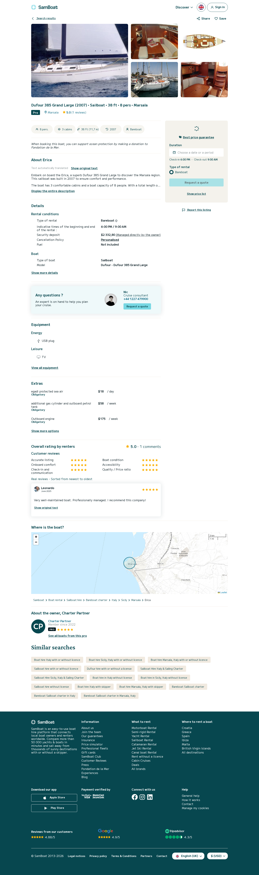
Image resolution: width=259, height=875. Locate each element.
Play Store (57, 808)
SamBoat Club (91, 756)
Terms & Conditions (123, 856)
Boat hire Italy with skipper (94, 686)
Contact (187, 804)
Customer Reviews (93, 760)
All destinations (193, 752)
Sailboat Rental (142, 740)
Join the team (91, 732)
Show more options (45, 431)
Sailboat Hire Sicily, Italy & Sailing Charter (59, 677)
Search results (46, 18)
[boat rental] (44, 7)
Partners (146, 856)
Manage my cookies (195, 808)
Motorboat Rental (144, 728)
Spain (186, 736)
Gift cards (88, 752)
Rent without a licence (147, 756)
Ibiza (185, 740)
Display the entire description (53, 191)
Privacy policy (98, 856)
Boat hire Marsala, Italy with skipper (141, 686)
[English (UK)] (201, 7)
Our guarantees (92, 736)
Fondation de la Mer (95, 768)
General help (190, 795)
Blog (84, 777)
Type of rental (179, 166)
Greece (186, 732)
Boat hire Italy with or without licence (57, 660)
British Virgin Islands (196, 748)
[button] (36, 537)
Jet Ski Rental (141, 748)
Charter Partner (59, 621)
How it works (191, 800)
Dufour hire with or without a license (109, 668)
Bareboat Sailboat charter (188, 686)
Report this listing (199, 209)
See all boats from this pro (67, 636)
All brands (139, 768)
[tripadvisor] (175, 831)
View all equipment (44, 368)
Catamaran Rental (144, 744)
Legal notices (76, 856)
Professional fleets (94, 748)
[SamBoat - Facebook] (135, 797)
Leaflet (223, 592)
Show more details (44, 273)
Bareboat (181, 172)
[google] (105, 831)
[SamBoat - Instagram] (142, 797)
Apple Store (57, 797)
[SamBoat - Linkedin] (150, 797)
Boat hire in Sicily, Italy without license (164, 677)
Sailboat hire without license (51, 686)
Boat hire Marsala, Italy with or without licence (179, 660)
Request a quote (137, 306)
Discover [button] (182, 7)
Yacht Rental (140, 736)
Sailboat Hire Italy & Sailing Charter (161, 668)
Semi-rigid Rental (144, 732)
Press (85, 764)
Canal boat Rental (144, 752)
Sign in (219, 7)
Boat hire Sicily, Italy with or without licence (115, 660)
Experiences (89, 773)
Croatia (187, 728)
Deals (135, 764)
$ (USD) (216, 856)
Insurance (88, 740)
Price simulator (92, 744)
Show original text (84, 168)
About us (87, 728)
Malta (186, 744)
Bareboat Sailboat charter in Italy (54, 695)
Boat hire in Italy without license (112, 677)
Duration (175, 145)
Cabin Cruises (141, 760)
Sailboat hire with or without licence (56, 668)
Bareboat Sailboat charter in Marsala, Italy (109, 695)
